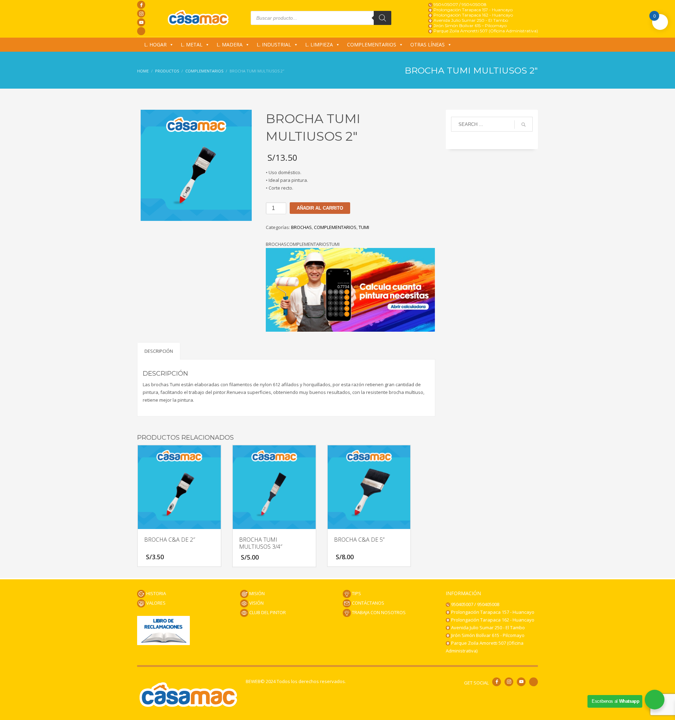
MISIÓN (256, 593)
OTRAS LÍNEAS (427, 44)
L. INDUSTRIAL (274, 44)
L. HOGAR (155, 44)
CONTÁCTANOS (367, 603)
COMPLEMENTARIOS (371, 44)
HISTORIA (155, 593)
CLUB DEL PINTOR (267, 612)
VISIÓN (256, 603)
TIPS (356, 593)
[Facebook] (141, 5)
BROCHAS (301, 227)
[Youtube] (141, 22)
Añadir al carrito (320, 208)
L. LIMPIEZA (319, 44)
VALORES (155, 603)
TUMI (364, 227)
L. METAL (191, 44)
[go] (523, 124)
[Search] (382, 18)
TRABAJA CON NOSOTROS (378, 612)
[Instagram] (141, 13)
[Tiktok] (141, 31)
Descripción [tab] (158, 351)
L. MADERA (230, 44)
